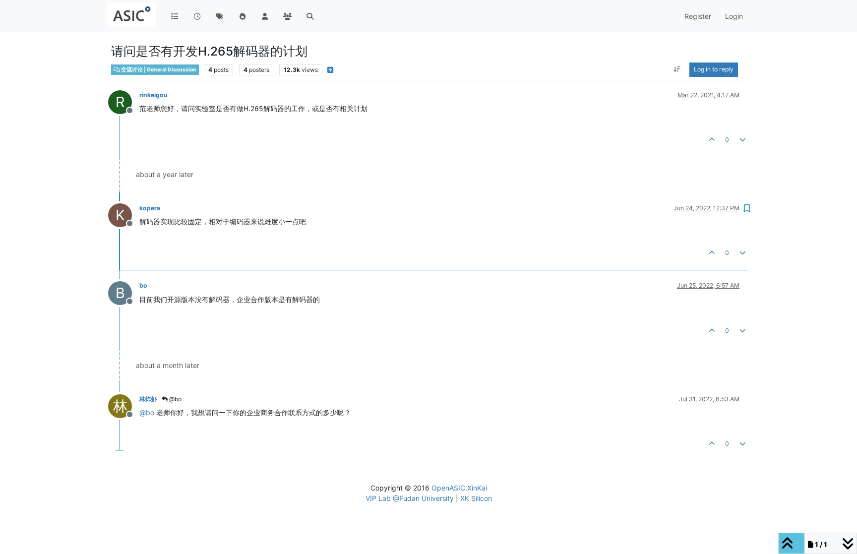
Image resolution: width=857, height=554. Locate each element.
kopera (149, 208)
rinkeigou (153, 95)
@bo (175, 399)
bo (143, 285)
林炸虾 (148, 399)
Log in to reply (714, 69)
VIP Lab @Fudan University (410, 498)
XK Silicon (476, 498)
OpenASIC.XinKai (459, 488)
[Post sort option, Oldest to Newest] (677, 69)
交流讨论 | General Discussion (158, 69)
